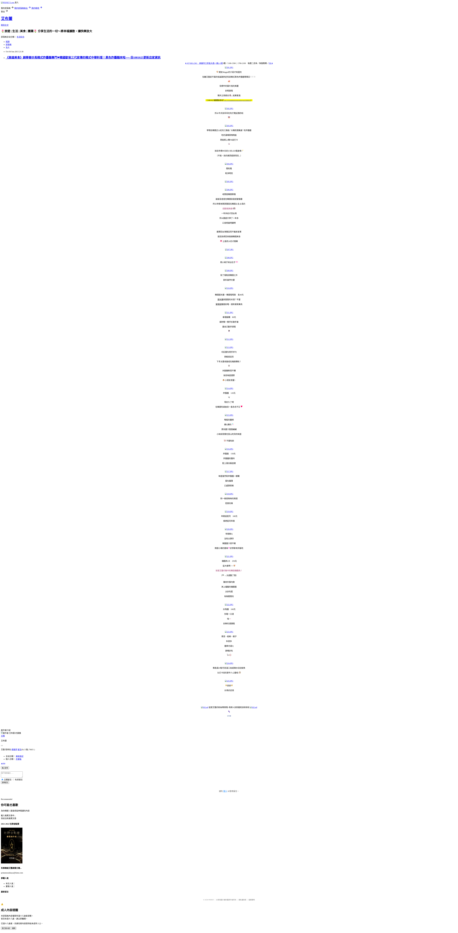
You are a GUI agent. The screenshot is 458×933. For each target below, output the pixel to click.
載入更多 (5, 768)
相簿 (8, 42)
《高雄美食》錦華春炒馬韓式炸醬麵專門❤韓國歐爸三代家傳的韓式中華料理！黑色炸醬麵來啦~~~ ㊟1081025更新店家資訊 (83, 57)
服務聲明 (252, 900)
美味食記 (19, 756)
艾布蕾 (6, 18)
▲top (3, 763)
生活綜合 (20, 37)
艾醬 (3, 736)
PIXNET (211, 900)
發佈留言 (5, 782)
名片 (8, 47)
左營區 (18, 759)
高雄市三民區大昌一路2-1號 (211, 63)
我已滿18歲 (6, 928)
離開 (13, 928)
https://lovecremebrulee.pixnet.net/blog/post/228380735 (237, 100)
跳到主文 (5, 25)
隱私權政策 (242, 900)
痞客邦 (14, 750)
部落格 (8, 45)
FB (270, 63)
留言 (19, 750)
